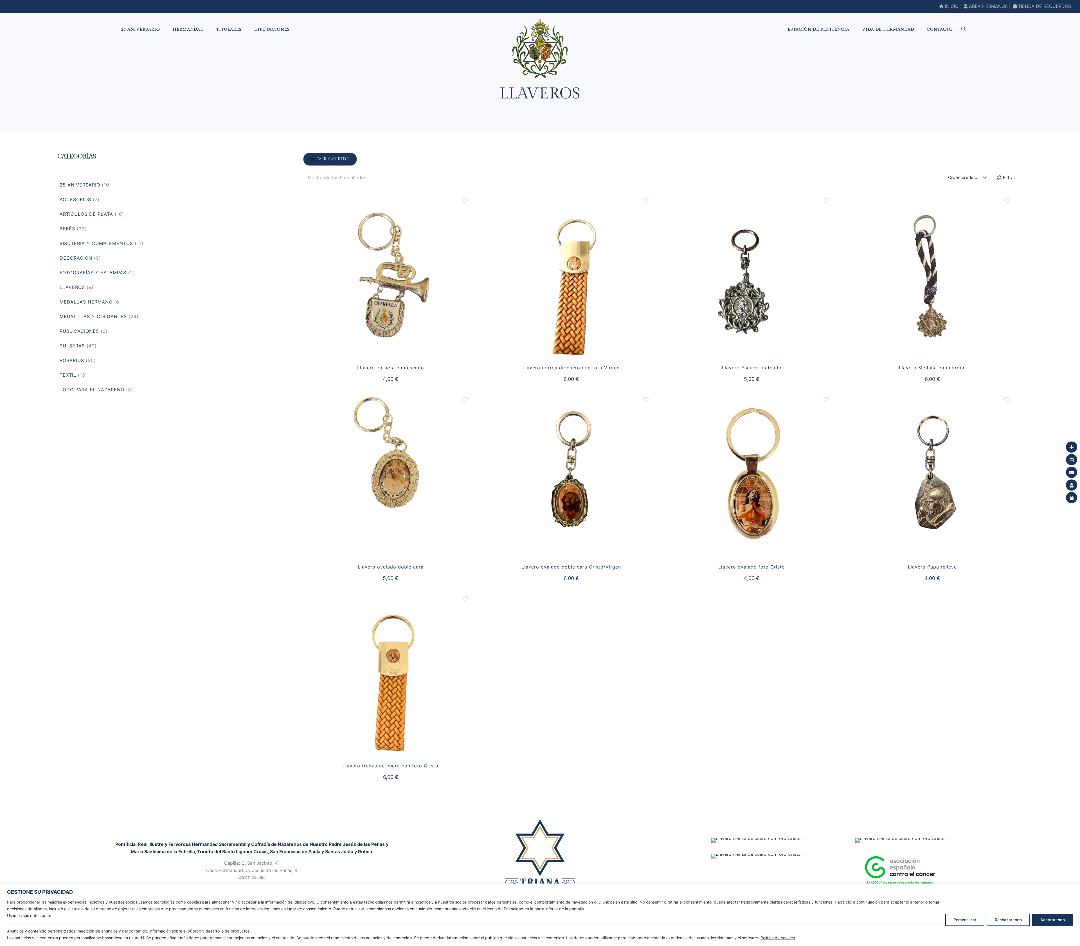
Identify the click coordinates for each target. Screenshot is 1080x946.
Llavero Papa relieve (932, 567)
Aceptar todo (1052, 919)
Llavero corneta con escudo (390, 367)
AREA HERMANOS (988, 6)
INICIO (951, 6)
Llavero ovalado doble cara (391, 567)
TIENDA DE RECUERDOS (1044, 6)
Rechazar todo (1008, 919)
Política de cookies (777, 937)
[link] (540, 853)
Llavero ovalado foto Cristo (751, 567)
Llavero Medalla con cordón (932, 367)
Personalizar (964, 919)
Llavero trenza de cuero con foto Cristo (390, 766)
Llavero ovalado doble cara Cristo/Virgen (571, 567)
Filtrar (1009, 177)
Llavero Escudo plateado (752, 367)
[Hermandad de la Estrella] (540, 48)
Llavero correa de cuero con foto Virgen (571, 367)
